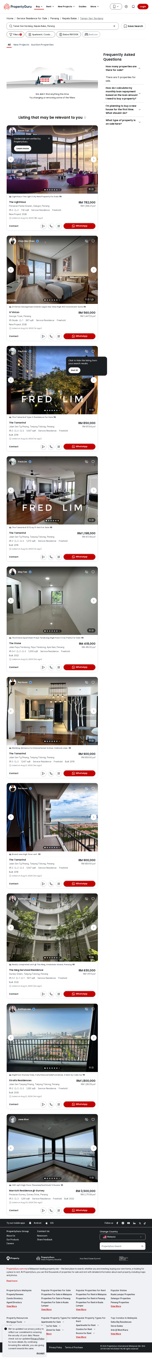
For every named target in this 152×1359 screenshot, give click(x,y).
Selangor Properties (121, 1298)
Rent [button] (48, 6)
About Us (11, 1236)
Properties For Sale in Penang (55, 1298)
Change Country (109, 1231)
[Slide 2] (47, 189)
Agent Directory (14, 1302)
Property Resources (17, 1317)
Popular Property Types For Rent (91, 1319)
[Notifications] (133, 6)
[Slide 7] (59, 189)
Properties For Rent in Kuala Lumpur (89, 1304)
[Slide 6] (56, 189)
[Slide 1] (45, 189)
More (93, 6)
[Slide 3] (49, 189)
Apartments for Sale (51, 1322)
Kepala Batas (69, 18)
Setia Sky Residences (121, 1322)
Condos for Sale (49, 1326)
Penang (54, 18)
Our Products (13, 1239)
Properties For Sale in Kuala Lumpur (54, 1304)
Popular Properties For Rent (91, 1290)
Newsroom (42, 1236)
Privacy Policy (37, 1338)
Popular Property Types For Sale (58, 1317)
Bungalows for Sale (50, 1330)
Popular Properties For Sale (56, 1290)
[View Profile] (21, 130)
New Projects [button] (65, 6)
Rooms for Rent (83, 1333)
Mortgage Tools (14, 1322)
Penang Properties (120, 1302)
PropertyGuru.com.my (17, 1269)
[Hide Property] (86, 130)
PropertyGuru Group (18, 1231)
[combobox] (62, 26)
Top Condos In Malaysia (124, 1317)
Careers (10, 1243)
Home (10, 18)
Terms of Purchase (74, 1347)
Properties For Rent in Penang (90, 1298)
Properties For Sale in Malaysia (56, 1294)
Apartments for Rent (85, 1325)
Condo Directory (15, 1298)
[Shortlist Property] (93, 130)
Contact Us (43, 1231)
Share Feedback (44, 1239)
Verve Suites (117, 1326)
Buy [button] (38, 6)
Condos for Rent (84, 1329)
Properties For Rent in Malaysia (91, 1294)
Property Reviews (15, 1294)
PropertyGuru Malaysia (19, 1290)
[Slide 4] (52, 189)
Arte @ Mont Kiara (119, 1330)
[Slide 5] (54, 189)
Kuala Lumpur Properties (123, 1294)
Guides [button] (82, 6)
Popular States (119, 1290)
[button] (9, 45)
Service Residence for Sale (32, 18)
